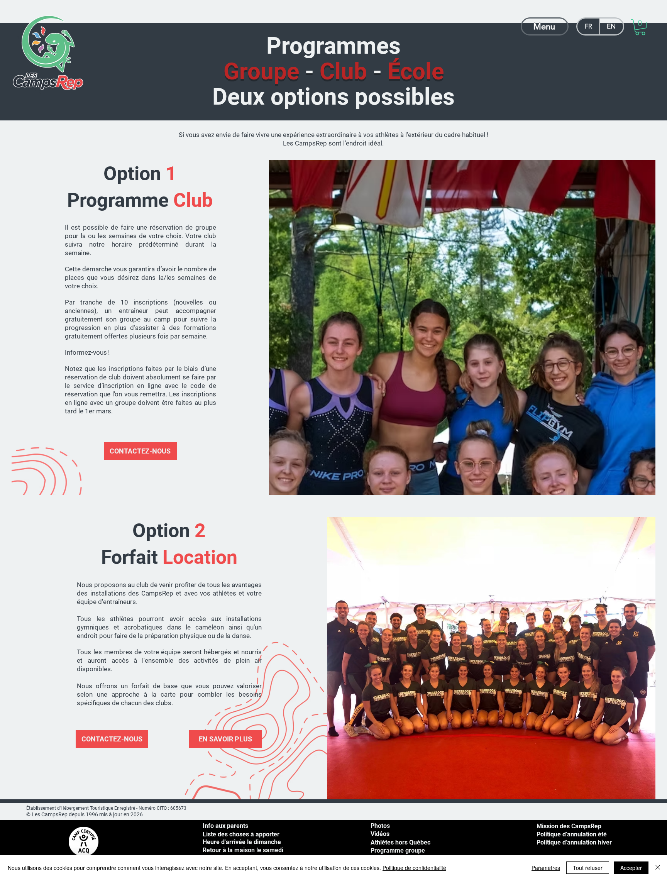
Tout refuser (588, 868)
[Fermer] (657, 867)
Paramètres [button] (546, 868)
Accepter (631, 868)
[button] (640, 27)
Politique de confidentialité (414, 868)
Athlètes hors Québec (400, 842)
